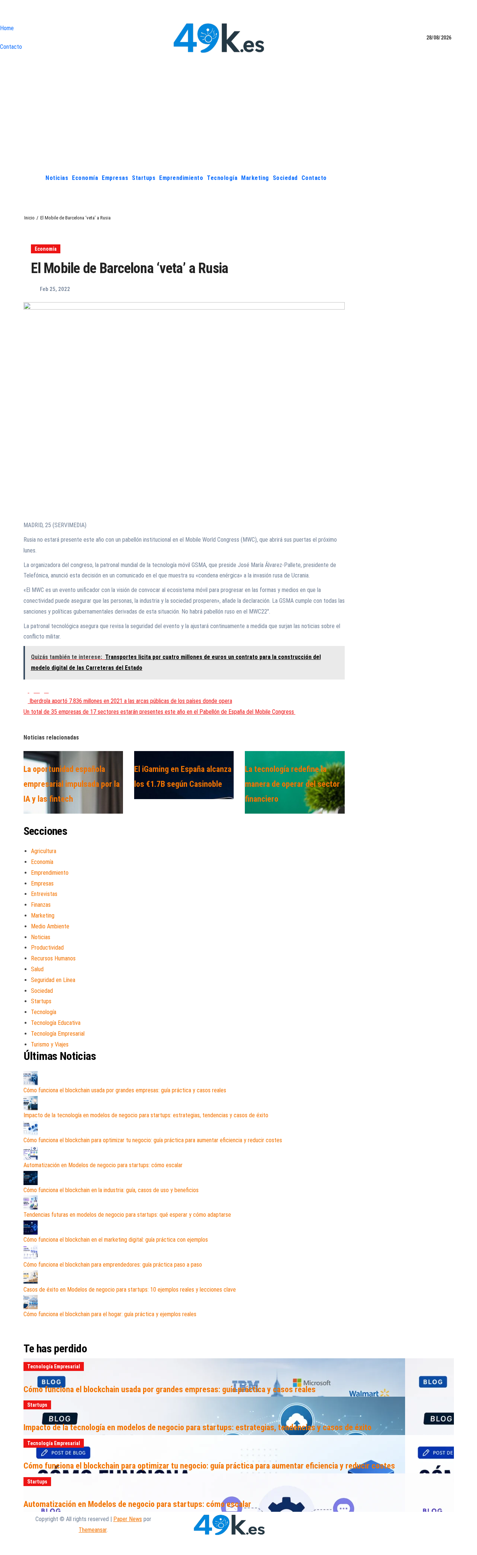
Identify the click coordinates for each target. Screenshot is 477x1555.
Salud (37, 969)
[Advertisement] (238, 113)
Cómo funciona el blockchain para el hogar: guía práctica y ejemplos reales (109, 1314)
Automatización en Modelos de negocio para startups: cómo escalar (103, 1165)
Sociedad (285, 177)
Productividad (47, 947)
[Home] (35, 178)
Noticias (56, 177)
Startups (143, 177)
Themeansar (93, 1529)
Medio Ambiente (50, 926)
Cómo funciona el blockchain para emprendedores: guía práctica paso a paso (112, 1264)
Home (7, 28)
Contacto (11, 46)
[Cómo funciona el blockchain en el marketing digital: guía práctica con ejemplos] (30, 1227)
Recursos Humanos (53, 958)
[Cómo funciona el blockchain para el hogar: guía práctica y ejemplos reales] (30, 1302)
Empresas (115, 177)
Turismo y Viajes (50, 1044)
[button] (448, 177)
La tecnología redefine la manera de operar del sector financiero (292, 783)
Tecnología (222, 177)
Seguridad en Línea (53, 980)
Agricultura (43, 851)
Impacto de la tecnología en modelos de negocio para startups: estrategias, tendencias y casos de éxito (145, 1115)
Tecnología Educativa (55, 1022)
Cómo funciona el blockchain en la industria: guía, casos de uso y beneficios (111, 1190)
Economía (85, 177)
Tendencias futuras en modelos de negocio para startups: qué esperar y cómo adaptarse (127, 1214)
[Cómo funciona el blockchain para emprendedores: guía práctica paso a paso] (30, 1252)
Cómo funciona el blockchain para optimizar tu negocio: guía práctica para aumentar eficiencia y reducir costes (152, 1140)
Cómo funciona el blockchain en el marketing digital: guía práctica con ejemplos (115, 1239)
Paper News (127, 1519)
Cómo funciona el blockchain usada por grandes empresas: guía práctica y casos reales (124, 1090)
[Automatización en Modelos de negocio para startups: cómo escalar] (30, 1153)
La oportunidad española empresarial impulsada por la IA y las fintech (71, 783)
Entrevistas (44, 893)
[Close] (2, 13)
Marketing (255, 177)
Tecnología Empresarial (58, 1033)
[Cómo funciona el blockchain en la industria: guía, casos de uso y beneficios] (30, 1178)
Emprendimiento (181, 177)
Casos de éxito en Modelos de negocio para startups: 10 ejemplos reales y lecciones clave (129, 1289)
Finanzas (41, 904)
